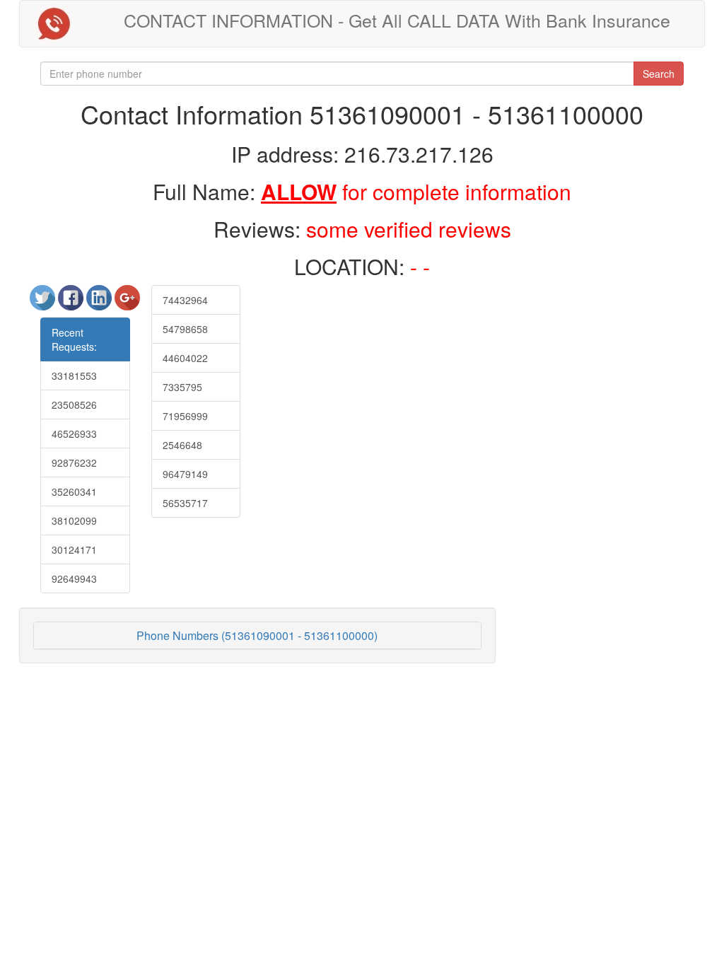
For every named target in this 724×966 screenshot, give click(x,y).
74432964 (185, 300)
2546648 (182, 445)
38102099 (74, 520)
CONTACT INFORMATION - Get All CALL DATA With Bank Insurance (397, 20)
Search (659, 73)
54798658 (185, 329)
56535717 (185, 503)
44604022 (185, 358)
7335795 (182, 387)
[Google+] (127, 303)
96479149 (185, 474)
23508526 (74, 404)
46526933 (74, 433)
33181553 (74, 375)
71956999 (185, 416)
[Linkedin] (100, 303)
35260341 (74, 491)
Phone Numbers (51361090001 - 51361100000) (257, 635)
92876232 (74, 462)
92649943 (74, 578)
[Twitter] (44, 303)
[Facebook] (72, 303)
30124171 (74, 549)
